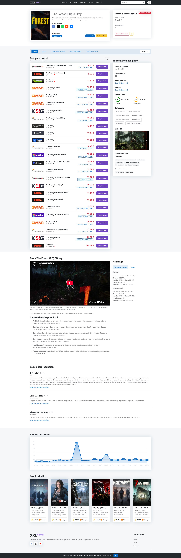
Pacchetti (83, 2)
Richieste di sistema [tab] (120, 267)
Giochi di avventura (134, 111)
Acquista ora (102, 67)
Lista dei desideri (123, 34)
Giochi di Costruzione (122, 119)
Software (73, 2)
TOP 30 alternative (92, 51)
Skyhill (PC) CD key (99, 508)
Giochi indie (119, 123)
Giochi (63, 2)
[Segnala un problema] (131, 34)
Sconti (91, 2)
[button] (149, 2)
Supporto (99, 2)
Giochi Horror (136, 119)
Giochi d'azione (120, 111)
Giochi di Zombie (137, 115)
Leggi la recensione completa (39, 387)
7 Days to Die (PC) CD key (142, 508)
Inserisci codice (90, 35)
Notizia (135, 540)
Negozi (135, 543)
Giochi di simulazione (122, 115)
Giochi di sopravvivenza (134, 123)
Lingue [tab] (133, 267)
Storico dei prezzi (75, 51)
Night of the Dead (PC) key (59, 508)
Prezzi (35, 51)
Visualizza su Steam (101, 35)
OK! (116, 555)
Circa (43, 51)
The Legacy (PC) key (38, 508)
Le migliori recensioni (58, 51)
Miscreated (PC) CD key (120, 508)
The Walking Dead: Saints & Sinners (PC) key (79, 508)
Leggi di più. (107, 555)
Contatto (135, 546)
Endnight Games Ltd (121, 83)
